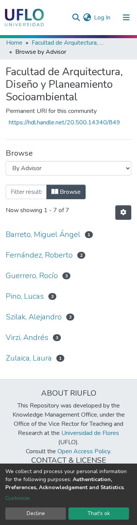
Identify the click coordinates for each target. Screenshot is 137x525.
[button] (87, 17)
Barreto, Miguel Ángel (43, 234)
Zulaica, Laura (29, 358)
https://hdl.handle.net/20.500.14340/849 (64, 122)
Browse (69, 192)
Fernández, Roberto (39, 255)
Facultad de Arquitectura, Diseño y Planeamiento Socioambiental (70, 43)
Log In (102, 17)
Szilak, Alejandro (34, 317)
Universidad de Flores (90, 433)
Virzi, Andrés (27, 337)
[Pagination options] (123, 212)
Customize (17, 498)
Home (14, 43)
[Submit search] (76, 17)
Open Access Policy (83, 451)
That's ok (99, 513)
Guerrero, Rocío (32, 276)
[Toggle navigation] (126, 17)
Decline (36, 513)
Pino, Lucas (25, 296)
